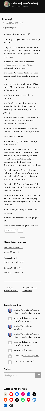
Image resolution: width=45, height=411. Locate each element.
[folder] (3, 27)
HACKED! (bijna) (31, 356)
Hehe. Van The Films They (13, 268)
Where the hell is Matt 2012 (13, 248)
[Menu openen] (5, 10)
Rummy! (7, 19)
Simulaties (18, 329)
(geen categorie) (10, 28)
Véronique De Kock (10, 258)
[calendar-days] (3, 22)
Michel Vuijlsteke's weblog (24, 3)
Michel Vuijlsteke (21, 310)
